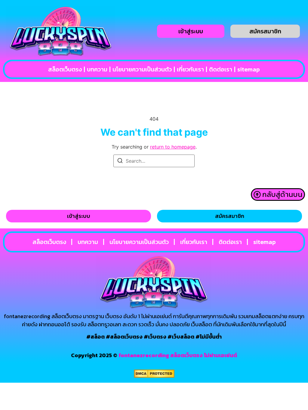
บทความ (97, 69)
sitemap (248, 69)
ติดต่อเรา (220, 69)
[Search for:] (154, 161)
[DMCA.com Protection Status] (154, 376)
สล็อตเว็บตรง (65, 69)
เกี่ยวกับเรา (190, 69)
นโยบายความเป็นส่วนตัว (142, 69)
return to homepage (173, 147)
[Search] (120, 161)
